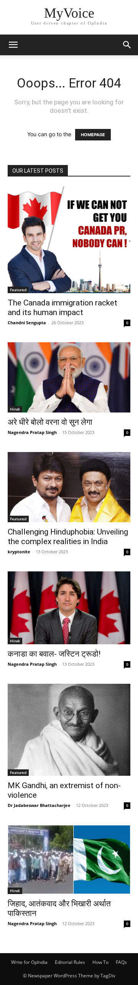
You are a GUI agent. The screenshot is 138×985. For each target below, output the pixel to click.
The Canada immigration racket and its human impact (62, 307)
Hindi (15, 409)
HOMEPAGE (93, 134)
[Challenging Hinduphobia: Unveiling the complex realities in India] (69, 487)
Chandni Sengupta (27, 322)
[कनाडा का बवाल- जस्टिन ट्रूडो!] (69, 607)
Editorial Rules (70, 962)
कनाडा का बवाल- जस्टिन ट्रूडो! (54, 653)
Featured (18, 289)
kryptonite (19, 551)
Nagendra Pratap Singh (32, 432)
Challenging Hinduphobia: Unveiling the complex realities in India (68, 536)
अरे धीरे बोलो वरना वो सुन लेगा (50, 422)
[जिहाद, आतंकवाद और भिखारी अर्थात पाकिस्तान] (69, 859)
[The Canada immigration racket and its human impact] (69, 239)
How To (100, 962)
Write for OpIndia (29, 962)
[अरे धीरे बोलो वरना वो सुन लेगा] (69, 377)
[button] (13, 45)
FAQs (121, 962)
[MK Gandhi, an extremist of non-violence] (69, 730)
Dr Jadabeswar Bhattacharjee (39, 805)
